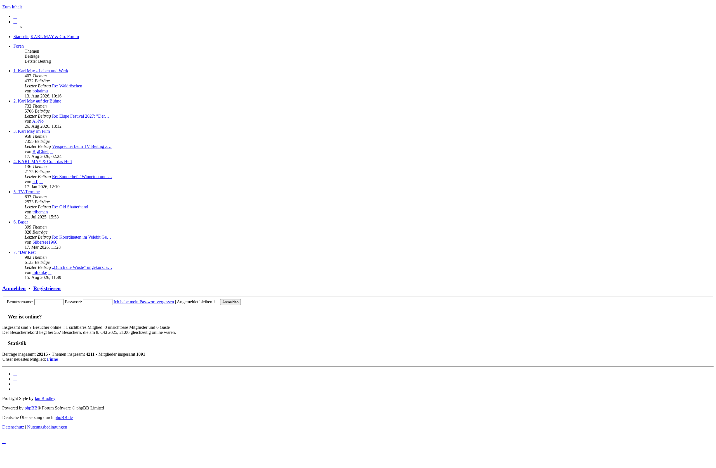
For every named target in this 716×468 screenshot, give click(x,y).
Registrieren (47, 288)
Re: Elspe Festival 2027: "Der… (80, 116)
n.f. (35, 181)
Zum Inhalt (12, 6)
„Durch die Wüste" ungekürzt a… (82, 267)
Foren (18, 46)
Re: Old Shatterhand (70, 206)
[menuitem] (15, 16)
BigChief (40, 151)
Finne (52, 359)
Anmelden (14, 288)
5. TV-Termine (26, 191)
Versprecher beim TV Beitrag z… (82, 146)
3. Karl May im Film (31, 131)
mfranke (39, 272)
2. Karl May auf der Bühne (37, 101)
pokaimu (40, 91)
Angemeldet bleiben (195, 301)
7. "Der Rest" (25, 252)
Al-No (38, 121)
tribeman (40, 211)
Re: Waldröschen (67, 85)
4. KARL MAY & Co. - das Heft (42, 161)
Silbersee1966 (44, 242)
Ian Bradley (45, 398)
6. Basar (20, 222)
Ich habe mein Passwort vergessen (144, 301)
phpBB (31, 408)
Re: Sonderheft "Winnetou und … (82, 176)
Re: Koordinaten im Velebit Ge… (81, 237)
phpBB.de (64, 417)
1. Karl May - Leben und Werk (40, 70)
